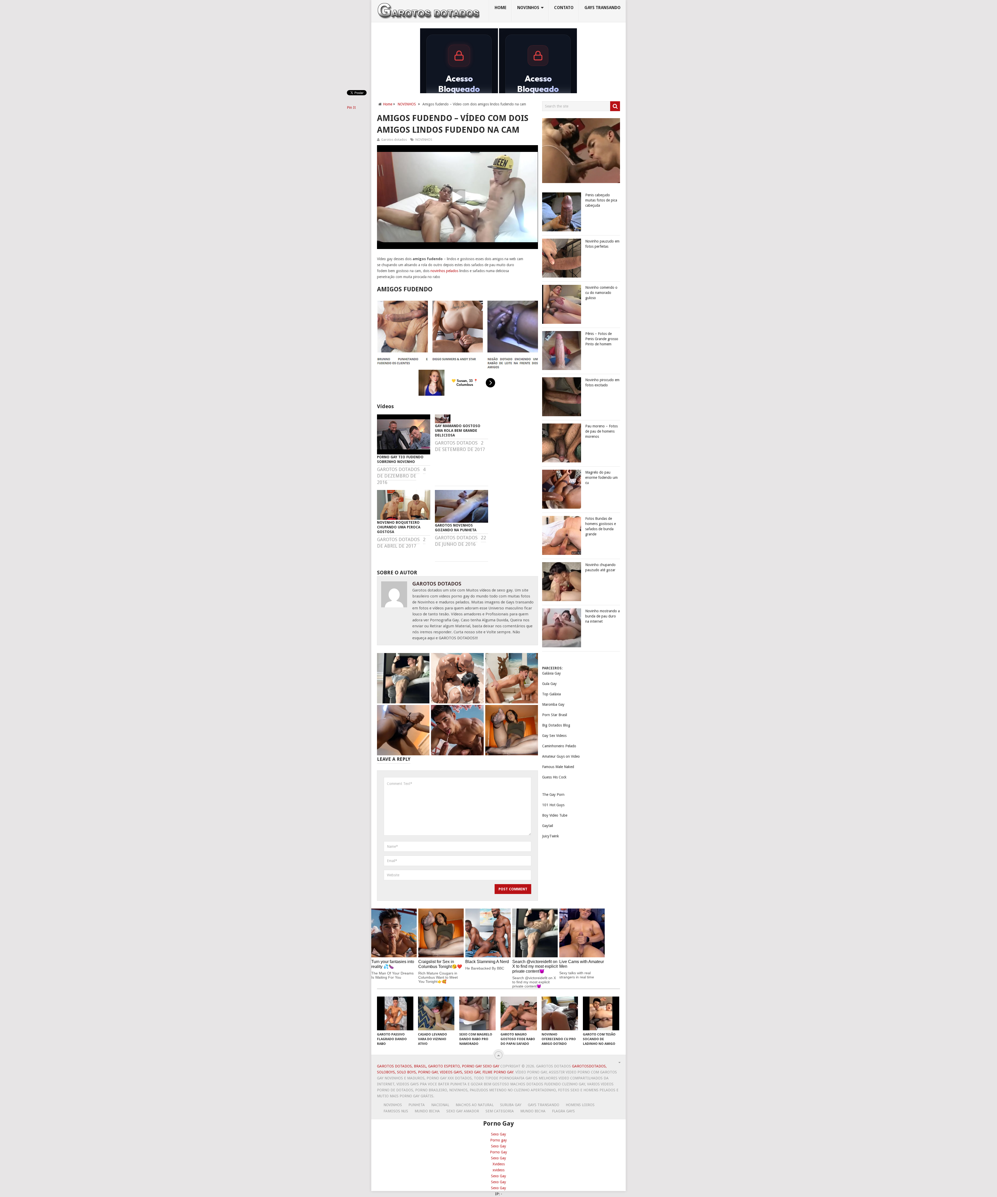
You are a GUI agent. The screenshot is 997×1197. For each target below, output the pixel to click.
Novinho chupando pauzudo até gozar (600, 567)
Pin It (351, 107)
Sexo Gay (498, 1134)
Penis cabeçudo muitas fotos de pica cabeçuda (601, 200)
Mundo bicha (427, 1111)
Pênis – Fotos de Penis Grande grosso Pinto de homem (601, 339)
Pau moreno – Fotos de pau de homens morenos (601, 431)
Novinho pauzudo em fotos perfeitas (602, 243)
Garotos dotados (394, 140)
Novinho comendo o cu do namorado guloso (601, 292)
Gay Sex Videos (554, 736)
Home (500, 7)
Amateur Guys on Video (561, 756)
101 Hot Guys (553, 805)
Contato (564, 7)
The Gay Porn (553, 794)
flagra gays (563, 1111)
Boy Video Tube (554, 815)
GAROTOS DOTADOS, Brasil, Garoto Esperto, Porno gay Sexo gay (438, 1066)
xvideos (498, 1170)
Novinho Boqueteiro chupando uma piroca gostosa (398, 527)
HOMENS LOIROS (580, 1105)
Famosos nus (395, 1111)
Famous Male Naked (558, 767)
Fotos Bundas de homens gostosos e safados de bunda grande (600, 526)
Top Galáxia (551, 694)
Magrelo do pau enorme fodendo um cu (601, 477)
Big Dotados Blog (556, 725)
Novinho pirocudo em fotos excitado (602, 382)
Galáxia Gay (551, 673)
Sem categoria (500, 1111)
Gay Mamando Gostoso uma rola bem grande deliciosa (457, 430)
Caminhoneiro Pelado (559, 746)
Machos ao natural (475, 1105)
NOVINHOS (528, 7)
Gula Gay (549, 684)
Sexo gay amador (462, 1111)
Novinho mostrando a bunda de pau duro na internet (602, 616)
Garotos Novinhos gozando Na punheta (455, 527)
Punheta (416, 1105)
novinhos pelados (444, 271)
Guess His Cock (554, 777)
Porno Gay (498, 1152)
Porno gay (498, 1140)
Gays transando (602, 7)
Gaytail (547, 826)
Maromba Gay (553, 704)
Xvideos (499, 1164)
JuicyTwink (550, 836)
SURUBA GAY (510, 1105)
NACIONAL (440, 1105)
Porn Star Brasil (554, 715)
